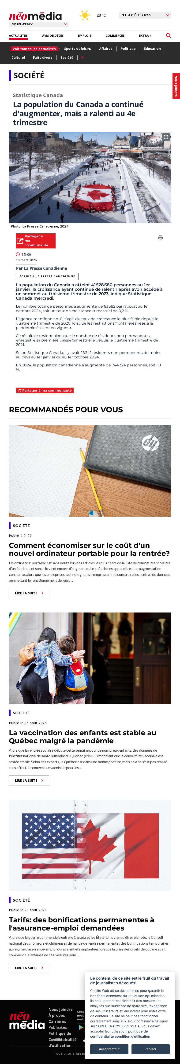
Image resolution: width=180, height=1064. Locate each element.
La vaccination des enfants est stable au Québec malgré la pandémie (83, 736)
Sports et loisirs (77, 48)
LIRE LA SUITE (26, 593)
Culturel (18, 57)
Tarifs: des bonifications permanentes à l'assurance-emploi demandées (81, 923)
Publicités (58, 1027)
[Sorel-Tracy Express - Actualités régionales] (35, 16)
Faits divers (42, 57)
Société (67, 57)
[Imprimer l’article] (160, 238)
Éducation (152, 48)
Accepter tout (109, 1049)
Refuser (150, 1049)
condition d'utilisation (132, 1036)
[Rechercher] (168, 35)
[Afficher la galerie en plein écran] (166, 137)
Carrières (57, 1021)
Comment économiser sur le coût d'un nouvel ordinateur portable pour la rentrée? (89, 549)
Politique (128, 48)
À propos (57, 1015)
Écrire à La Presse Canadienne (47, 276)
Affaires (105, 48)
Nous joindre (61, 1009)
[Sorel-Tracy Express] (27, 1027)
